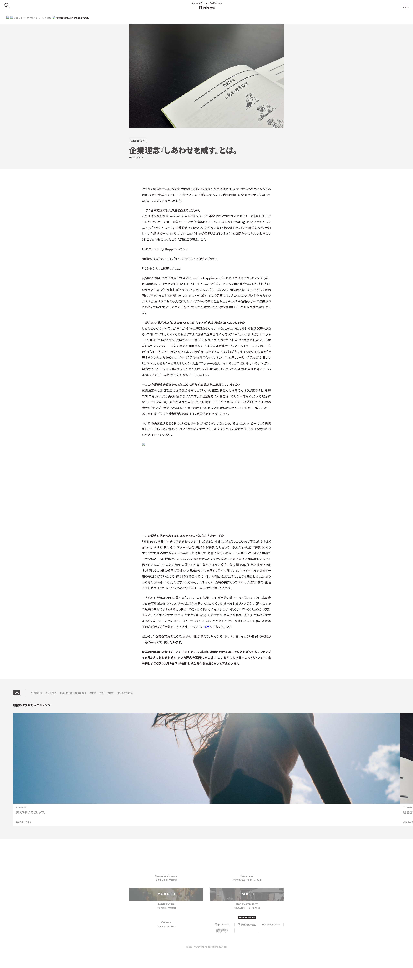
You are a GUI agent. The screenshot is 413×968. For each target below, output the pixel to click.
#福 (102, 692)
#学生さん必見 (125, 692)
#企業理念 (36, 692)
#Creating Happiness (73, 692)
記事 (207, 627)
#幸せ (93, 692)
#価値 (110, 692)
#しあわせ (51, 692)
